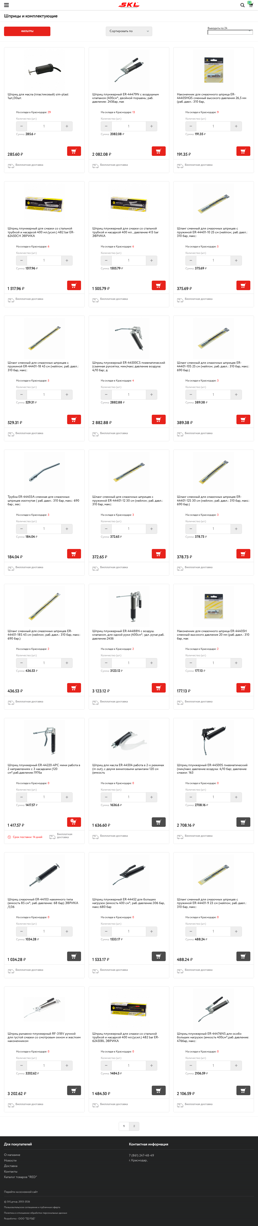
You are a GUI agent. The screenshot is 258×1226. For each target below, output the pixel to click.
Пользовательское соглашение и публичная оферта (32, 1207)
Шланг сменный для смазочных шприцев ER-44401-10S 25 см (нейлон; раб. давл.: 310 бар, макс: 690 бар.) (213, 366)
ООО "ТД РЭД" (26, 1218)
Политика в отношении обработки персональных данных (35, 1213)
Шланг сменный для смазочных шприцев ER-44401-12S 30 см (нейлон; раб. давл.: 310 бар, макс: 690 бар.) (213, 501)
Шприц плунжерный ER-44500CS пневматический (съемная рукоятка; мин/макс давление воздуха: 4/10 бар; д (128, 366)
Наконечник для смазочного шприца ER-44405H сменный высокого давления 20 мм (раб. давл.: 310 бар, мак (213, 635)
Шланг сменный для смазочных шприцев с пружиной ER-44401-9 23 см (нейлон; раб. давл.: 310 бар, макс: (212, 903)
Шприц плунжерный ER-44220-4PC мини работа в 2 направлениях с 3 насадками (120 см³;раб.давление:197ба (44, 769)
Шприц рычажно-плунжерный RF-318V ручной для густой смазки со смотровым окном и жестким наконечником (44, 1037)
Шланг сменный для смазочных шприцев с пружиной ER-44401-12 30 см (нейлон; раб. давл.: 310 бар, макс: (127, 501)
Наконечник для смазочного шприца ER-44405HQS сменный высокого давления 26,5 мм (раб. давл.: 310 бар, (211, 98)
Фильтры (27, 31)
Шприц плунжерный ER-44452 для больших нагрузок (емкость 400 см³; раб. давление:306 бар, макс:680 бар (128, 903)
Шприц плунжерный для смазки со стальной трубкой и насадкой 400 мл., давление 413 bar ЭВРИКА (125, 232)
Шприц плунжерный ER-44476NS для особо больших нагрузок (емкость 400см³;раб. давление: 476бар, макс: (213, 1037)
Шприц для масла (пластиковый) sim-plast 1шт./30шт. (38, 96)
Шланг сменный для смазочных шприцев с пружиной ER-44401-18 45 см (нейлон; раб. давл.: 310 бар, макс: (43, 366)
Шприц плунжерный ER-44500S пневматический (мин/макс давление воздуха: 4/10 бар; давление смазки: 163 (212, 769)
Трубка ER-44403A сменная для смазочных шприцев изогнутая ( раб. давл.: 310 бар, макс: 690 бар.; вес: (43, 501)
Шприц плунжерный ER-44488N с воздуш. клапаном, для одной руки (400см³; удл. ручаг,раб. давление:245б (128, 635)
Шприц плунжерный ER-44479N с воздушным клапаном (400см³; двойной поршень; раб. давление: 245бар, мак (125, 98)
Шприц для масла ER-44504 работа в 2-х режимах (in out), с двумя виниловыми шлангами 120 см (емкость (128, 769)
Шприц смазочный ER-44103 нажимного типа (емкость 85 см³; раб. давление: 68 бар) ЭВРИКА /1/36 (43, 903)
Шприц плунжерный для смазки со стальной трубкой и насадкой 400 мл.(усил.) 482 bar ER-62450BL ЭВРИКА (125, 1037)
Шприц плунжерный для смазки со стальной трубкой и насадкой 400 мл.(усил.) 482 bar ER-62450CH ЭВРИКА (41, 232)
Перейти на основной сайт (21, 1192)
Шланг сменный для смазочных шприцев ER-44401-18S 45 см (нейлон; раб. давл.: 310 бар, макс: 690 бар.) (44, 635)
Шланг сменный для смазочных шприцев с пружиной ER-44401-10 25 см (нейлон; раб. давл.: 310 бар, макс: (212, 232)
